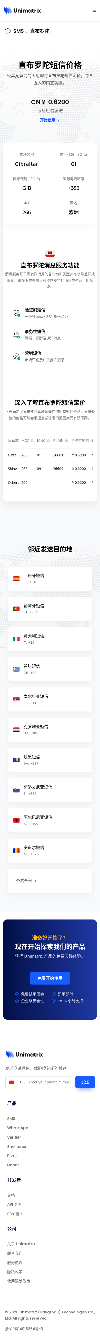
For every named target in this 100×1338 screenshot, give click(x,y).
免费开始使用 (50, 978)
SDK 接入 (15, 1214)
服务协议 (15, 1262)
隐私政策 (15, 1271)
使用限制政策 (18, 1281)
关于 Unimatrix (21, 1244)
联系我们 (15, 1253)
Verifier (14, 1137)
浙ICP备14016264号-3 (24, 1328)
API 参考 (14, 1204)
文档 (11, 1195)
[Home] (22, 10)
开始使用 (47, 119)
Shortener (17, 1146)
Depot (13, 1165)
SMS (11, 1118)
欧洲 (73, 212)
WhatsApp (17, 1128)
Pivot (12, 1155)
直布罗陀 (39, 31)
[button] (94, 10)
